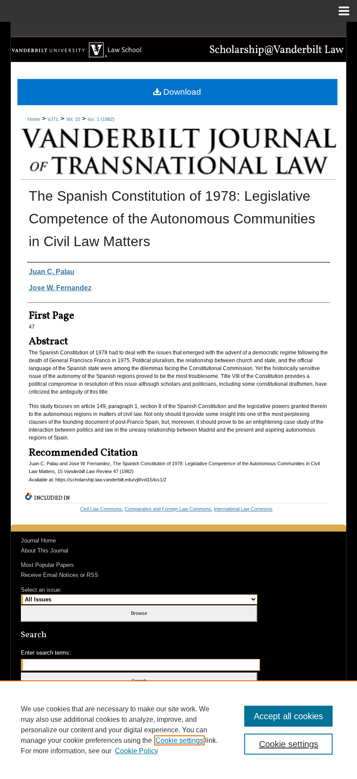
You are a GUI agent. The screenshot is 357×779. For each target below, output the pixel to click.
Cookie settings (179, 740)
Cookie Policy (136, 751)
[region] (178, 729)
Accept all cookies (288, 716)
